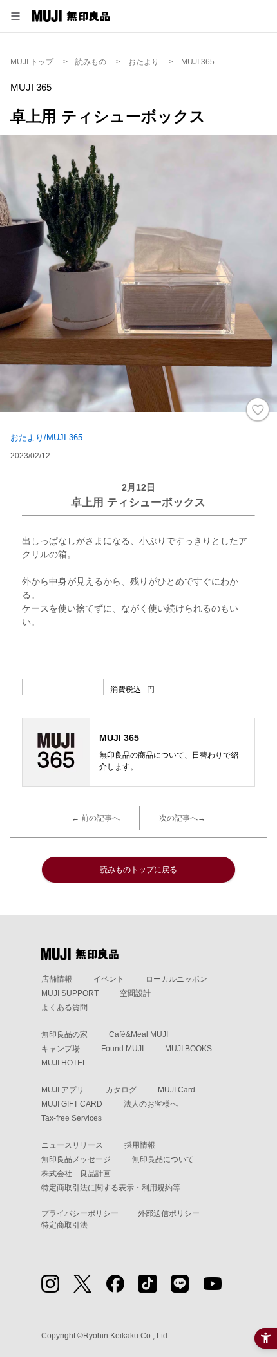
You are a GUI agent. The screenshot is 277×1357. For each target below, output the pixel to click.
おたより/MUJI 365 (46, 437)
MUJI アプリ (62, 1089)
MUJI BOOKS (188, 1048)
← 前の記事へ (96, 818)
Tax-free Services (71, 1118)
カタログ (121, 1089)
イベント (108, 979)
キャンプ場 (60, 1048)
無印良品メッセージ (76, 1159)
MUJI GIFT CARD (71, 1104)
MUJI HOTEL (64, 1062)
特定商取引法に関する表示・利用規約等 (110, 1187)
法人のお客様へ (151, 1104)
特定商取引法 (64, 1225)
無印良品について (163, 1159)
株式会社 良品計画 (76, 1173)
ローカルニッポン (176, 979)
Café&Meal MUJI (138, 1034)
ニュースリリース (72, 1145)
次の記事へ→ (182, 818)
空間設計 (135, 993)
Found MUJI (122, 1048)
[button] (15, 16)
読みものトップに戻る (138, 869)
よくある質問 (64, 1007)
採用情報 (139, 1145)
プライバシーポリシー (80, 1213)
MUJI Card (176, 1089)
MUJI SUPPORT (70, 993)
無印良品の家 (64, 1034)
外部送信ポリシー (169, 1213)
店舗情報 (56, 979)
